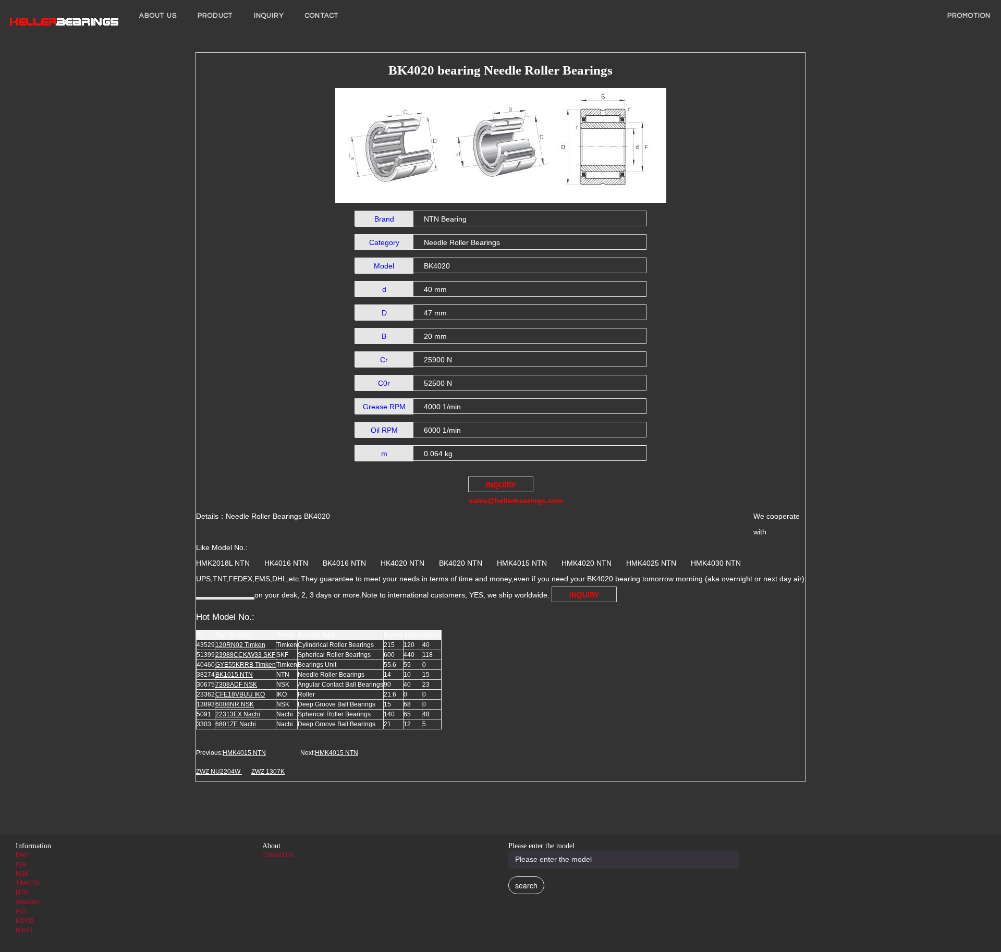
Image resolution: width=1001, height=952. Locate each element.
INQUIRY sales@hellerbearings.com (501, 486)
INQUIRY (269, 15)
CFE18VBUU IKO (240, 694)
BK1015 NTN (234, 674)
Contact (321, 15)
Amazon (27, 902)
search (526, 885)
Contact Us (278, 855)
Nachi (24, 930)
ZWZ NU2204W (219, 771)
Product (215, 15)
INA (21, 864)
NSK (22, 873)
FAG (22, 855)
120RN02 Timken (240, 645)
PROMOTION (969, 15)
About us (158, 15)
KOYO (24, 920)
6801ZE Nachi (235, 724)
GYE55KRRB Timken (245, 664)
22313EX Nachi (237, 714)
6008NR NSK (234, 704)
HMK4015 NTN (244, 752)
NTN (22, 892)
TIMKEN (27, 883)
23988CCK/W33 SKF (245, 654)
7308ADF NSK (236, 684)
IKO (21, 911)
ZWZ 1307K (268, 771)
